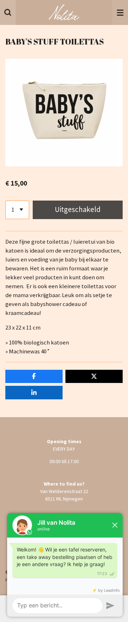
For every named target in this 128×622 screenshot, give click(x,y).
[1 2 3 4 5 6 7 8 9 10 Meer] (17, 210)
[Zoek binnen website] (8, 12)
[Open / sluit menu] (120, 12)
